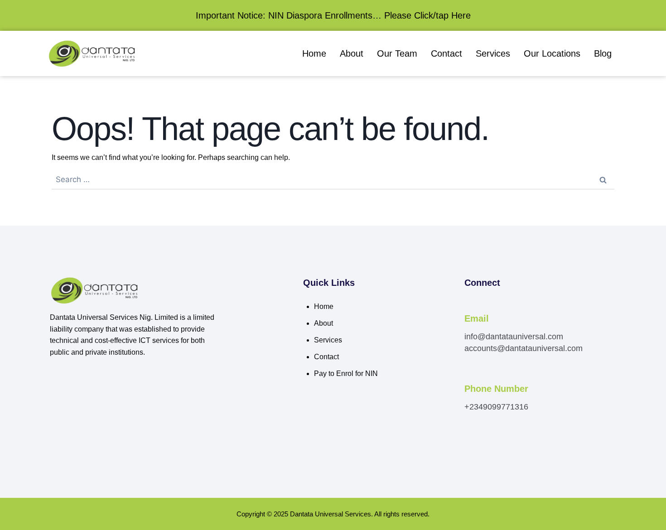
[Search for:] (333, 179)
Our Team (397, 53)
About (351, 53)
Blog (603, 53)
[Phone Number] (469, 376)
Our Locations (552, 53)
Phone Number (496, 389)
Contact (446, 53)
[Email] (469, 306)
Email (476, 318)
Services (493, 53)
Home (314, 53)
